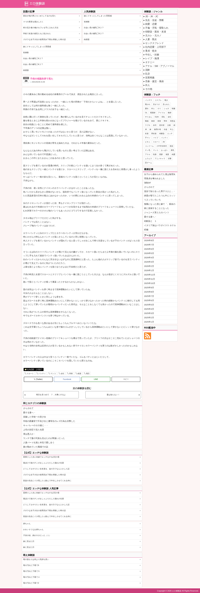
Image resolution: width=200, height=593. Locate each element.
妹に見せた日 (28, 541)
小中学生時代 (161, 146)
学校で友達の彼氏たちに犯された (37, 34)
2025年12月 (149, 275)
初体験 (86, 22)
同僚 (71, 373)
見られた (166, 104)
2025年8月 (149, 292)
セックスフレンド (154, 43)
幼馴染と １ (150, 221)
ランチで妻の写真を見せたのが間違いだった (44, 438)
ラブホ (147, 125)
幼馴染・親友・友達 (155, 31)
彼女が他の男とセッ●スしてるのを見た (39, 16)
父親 (169, 125)
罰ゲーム (148, 163)
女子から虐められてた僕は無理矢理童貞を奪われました (159, 176)
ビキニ (147, 142)
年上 (171, 129)
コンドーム (149, 146)
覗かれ (147, 104)
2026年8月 (149, 240)
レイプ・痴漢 (152, 58)
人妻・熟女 (151, 39)
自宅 (154, 125)
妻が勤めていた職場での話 (35, 447)
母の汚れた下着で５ (31, 571)
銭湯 (79, 373)
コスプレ (158, 100)
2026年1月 (149, 270)
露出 (146, 108)
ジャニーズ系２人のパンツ (156, 212)
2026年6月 (149, 249)
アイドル (161, 113)
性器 (154, 154)
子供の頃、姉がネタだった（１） (37, 535)
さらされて (28, 408)
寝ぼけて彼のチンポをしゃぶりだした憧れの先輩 (43, 463)
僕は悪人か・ (29, 434)
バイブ (155, 138)
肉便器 (86, 39)
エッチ (169, 133)
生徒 (165, 129)
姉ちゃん (27, 524)
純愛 (173, 154)
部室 (159, 121)
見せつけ (156, 104)
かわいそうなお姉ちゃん (33, 529)
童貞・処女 (151, 50)
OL (146, 113)
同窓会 (172, 121)
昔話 (171, 146)
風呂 (88, 373)
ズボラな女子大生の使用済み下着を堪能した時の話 (44, 39)
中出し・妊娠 (152, 54)
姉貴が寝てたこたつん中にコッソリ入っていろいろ (159, 197)
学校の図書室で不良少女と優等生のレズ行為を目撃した (49, 421)
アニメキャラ (160, 158)
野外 (165, 121)
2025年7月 (149, 296)
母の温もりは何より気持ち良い (36, 559)
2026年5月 (149, 253)
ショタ (166, 108)
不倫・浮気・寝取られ (156, 28)
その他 (148, 89)
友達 (146, 133)
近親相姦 (150, 77)
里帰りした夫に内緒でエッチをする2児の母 (41, 457)
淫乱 (163, 117)
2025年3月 (149, 313)
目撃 (169, 158)
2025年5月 (149, 305)
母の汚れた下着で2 (31, 583)
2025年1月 (149, 322)
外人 (147, 85)
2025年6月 (149, 300)
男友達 (153, 133)
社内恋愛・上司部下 (35, 369)
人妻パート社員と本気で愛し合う (38, 442)
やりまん (148, 117)
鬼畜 (167, 154)
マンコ (53, 373)
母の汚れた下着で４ (31, 577)
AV (164, 142)
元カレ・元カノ (153, 35)
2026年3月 (149, 262)
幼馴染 (161, 133)
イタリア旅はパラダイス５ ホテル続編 (160, 227)
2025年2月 (149, 317)
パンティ (42, 373)
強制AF (147, 183)
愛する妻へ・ (29, 412)
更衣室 (161, 125)
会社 (62, 373)
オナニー (150, 62)
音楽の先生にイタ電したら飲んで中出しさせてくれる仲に (47, 481)
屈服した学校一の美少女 (34, 417)
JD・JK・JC (151, 16)
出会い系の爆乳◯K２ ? (93, 28)
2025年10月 (149, 283)
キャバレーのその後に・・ (35, 425)
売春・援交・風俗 (154, 81)
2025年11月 (149, 279)
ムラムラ (148, 158)
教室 (153, 121)
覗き (166, 100)
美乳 (172, 150)
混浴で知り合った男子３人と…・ (159, 191)
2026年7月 (149, 245)
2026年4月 (149, 257)
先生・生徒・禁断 (154, 20)
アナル (147, 154)
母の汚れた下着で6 (31, 565)
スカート (30, 373)
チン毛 (147, 150)
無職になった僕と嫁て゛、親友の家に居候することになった (159, 206)
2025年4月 (149, 309)
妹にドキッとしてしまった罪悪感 (98, 16)
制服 (173, 108)
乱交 (147, 73)
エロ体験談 (176, 591)
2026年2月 (149, 266)
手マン (147, 138)
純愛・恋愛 (151, 24)
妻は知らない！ (113, 395)
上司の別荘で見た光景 (33, 430)
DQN (157, 117)
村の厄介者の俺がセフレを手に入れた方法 (40, 28)
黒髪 (161, 154)
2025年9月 (149, 287)
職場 (146, 121)
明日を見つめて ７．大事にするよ (51, 395)
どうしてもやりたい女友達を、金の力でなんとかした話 (46, 469)
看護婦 (152, 113)
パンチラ (148, 100)
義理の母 (157, 129)
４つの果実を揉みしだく (33, 22)
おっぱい (164, 150)
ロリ (159, 108)
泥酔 (147, 70)
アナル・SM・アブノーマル (159, 66)
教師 (169, 113)
